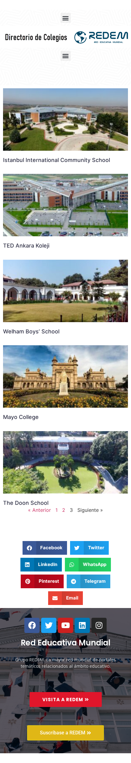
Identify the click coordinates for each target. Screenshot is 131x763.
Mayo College (21, 417)
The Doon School (25, 503)
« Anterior (39, 510)
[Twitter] (48, 625)
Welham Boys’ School (31, 331)
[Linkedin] (82, 625)
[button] (66, 18)
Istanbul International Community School (56, 160)
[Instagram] (99, 625)
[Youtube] (65, 625)
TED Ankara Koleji (26, 245)
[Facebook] (32, 625)
